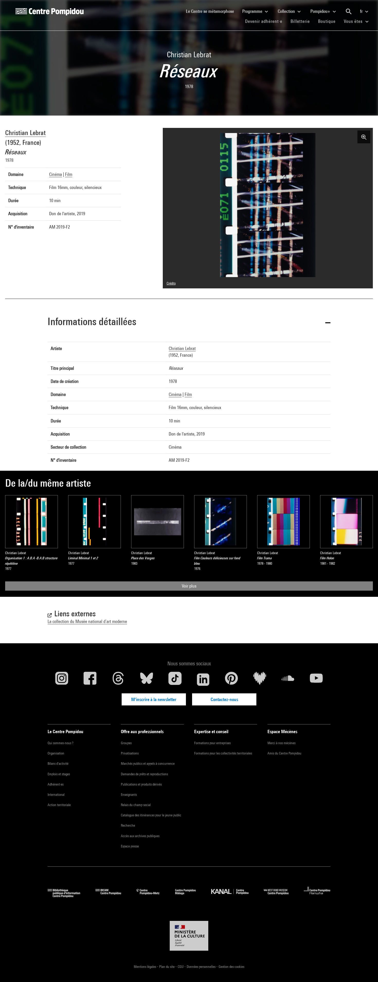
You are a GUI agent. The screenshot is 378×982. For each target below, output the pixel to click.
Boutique (329, 21)
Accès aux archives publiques (140, 836)
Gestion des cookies (231, 967)
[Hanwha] (317, 896)
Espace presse (130, 846)
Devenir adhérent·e (265, 21)
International (56, 794)
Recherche (128, 825)
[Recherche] (348, 11)
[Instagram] (62, 679)
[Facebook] (90, 679)
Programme (252, 11)
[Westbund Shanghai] (280, 896)
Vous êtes (354, 21)
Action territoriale (59, 805)
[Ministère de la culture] (189, 936)
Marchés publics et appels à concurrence (148, 763)
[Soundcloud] (288, 679)
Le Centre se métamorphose (212, 11)
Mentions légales (145, 967)
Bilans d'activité (58, 763)
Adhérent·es (56, 784)
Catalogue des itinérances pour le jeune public (151, 815)
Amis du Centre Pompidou (284, 753)
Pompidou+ (320, 11)
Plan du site (167, 967)
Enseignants (129, 794)
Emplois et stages (59, 774)
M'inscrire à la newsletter (153, 699)
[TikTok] (175, 679)
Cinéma (55, 174)
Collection (287, 11)
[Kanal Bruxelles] (233, 896)
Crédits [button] (171, 283)
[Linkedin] (203, 679)
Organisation (56, 753)
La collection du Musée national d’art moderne (87, 621)
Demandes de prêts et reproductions (144, 774)
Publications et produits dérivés (141, 784)
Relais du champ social (136, 805)
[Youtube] (316, 679)
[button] (189, 322)
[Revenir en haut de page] (366, 970)
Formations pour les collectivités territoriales (223, 753)
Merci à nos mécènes (281, 743)
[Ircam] (112, 896)
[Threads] (118, 679)
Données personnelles (201, 967)
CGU (181, 967)
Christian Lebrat (25, 133)
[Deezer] (260, 679)
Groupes (126, 743)
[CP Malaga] (189, 896)
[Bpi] (68, 896)
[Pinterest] (231, 679)
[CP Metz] (152, 896)
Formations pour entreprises (212, 743)
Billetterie (300, 21)
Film (68, 174)
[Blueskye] (146, 679)
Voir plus (189, 586)
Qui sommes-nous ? (60, 743)
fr (362, 11)
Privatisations (130, 753)
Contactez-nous (224, 699)
